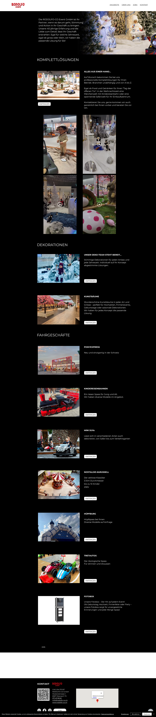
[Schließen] (154, 714)
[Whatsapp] (39, 710)
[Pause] (46, 171)
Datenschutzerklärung (107, 714)
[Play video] (60, 204)
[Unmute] (49, 171)
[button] (58, 85)
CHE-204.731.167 (58, 689)
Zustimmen (147, 714)
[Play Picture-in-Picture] (71, 171)
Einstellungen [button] (125, 714)
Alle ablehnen (136, 714)
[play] (76, 497)
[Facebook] (44, 710)
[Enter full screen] (74, 171)
